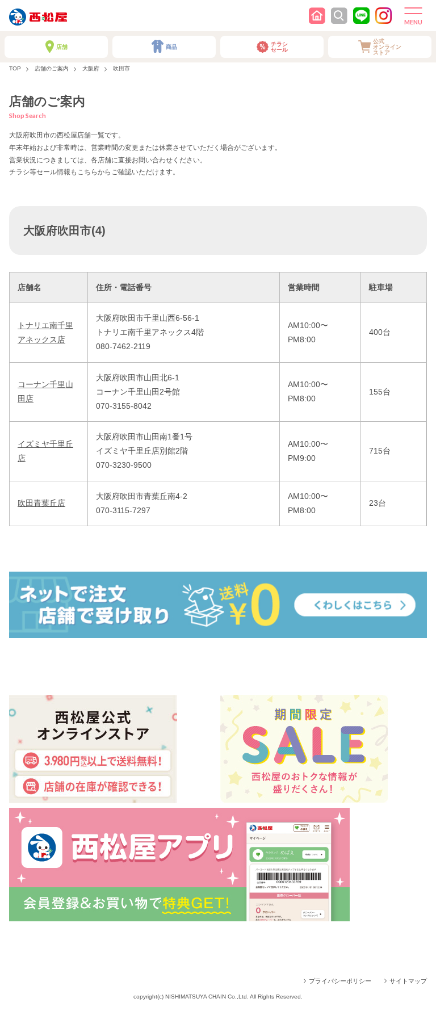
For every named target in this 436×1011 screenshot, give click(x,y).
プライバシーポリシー (340, 981)
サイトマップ (408, 981)
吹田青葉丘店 (41, 502)
